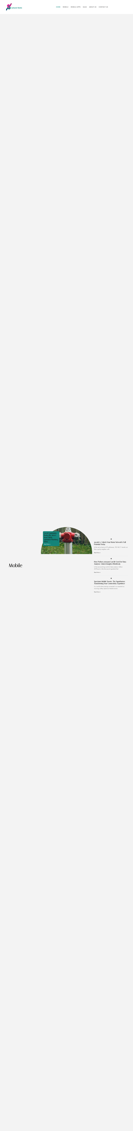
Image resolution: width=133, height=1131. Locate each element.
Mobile (65, 7)
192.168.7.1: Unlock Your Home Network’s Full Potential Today (110, 543)
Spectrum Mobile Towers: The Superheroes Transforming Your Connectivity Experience (109, 582)
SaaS (85, 7)
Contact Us (103, 7)
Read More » (47, 544)
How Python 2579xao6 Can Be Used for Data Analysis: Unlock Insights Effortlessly (110, 563)
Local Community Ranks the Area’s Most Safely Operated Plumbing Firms (51, 537)
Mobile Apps (76, 7)
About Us (92, 7)
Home (58, 7)
